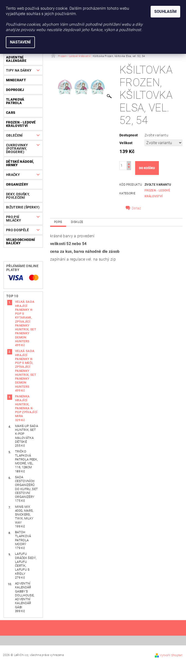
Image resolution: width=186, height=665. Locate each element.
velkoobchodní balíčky (20, 241)
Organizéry (17, 184)
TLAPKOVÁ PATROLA (15, 101)
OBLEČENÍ (14, 135)
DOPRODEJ (15, 90)
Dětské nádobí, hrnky (20, 163)
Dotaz (136, 208)
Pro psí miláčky (13, 218)
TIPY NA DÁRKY (18, 70)
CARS (10, 113)
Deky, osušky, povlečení (18, 195)
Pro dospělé (17, 230)
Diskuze (77, 222)
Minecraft (16, 80)
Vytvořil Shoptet (171, 655)
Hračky (13, 175)
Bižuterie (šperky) (23, 207)
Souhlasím (165, 11)
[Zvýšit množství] (129, 163)
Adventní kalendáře (16, 59)
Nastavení (20, 42)
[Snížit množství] (129, 167)
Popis (58, 222)
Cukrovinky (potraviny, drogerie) (17, 148)
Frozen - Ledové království (21, 124)
